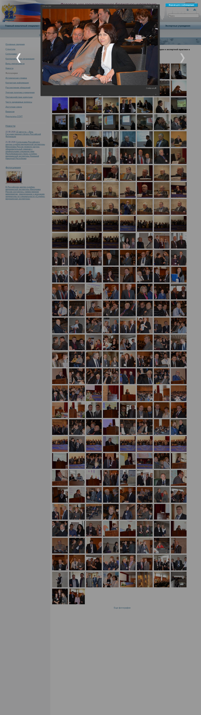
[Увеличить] (153, 6)
